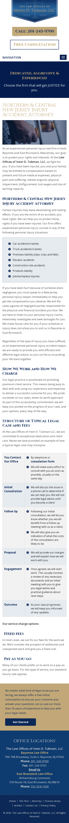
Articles (18, 805)
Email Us (34, 769)
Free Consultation (35, 44)
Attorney (37, 801)
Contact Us (31, 805)
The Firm (24, 801)
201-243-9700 (40, 31)
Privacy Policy (48, 805)
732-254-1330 (40, 786)
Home (12, 801)
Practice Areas (53, 801)
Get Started (20, 722)
